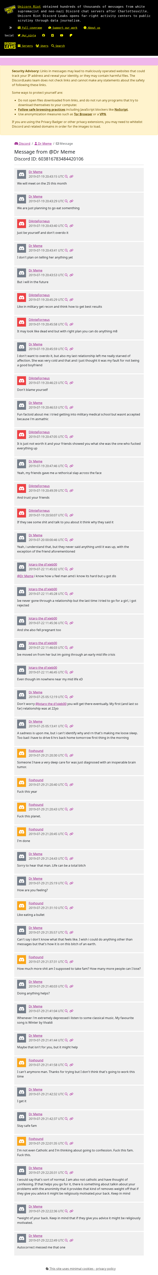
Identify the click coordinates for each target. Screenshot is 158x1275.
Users (43, 45)
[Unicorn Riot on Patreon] (71, 35)
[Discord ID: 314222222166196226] (21, 174)
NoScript (121, 109)
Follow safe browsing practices (41, 109)
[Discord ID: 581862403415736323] (21, 753)
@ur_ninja (28, 35)
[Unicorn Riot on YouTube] (61, 35)
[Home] (10, 45)
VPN (103, 114)
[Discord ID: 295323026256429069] (21, 223)
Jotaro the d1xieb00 (43, 564)
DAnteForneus (39, 221)
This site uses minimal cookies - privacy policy (82, 1269)
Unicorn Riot (29, 6)
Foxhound (36, 751)
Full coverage (31, 27)
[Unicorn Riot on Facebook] (43, 35)
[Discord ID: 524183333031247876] (21, 566)
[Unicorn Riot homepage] (10, 9)
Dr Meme (44, 143)
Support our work (64, 27)
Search (59, 45)
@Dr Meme (25, 576)
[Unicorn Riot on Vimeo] (52, 35)
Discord (24, 143)
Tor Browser (83, 114)
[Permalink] (71, 176)
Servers (26, 45)
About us (93, 27)
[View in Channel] (66, 176)
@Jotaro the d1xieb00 (50, 704)
